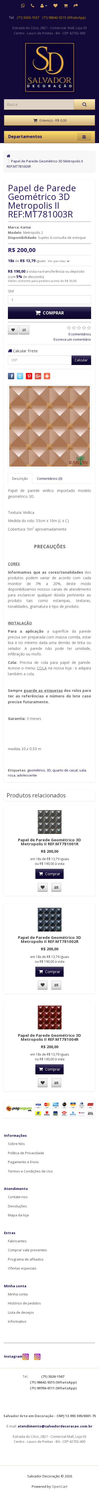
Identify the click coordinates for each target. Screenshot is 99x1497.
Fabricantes (17, 1241)
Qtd (11, 291)
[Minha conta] (44, 5)
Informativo (17, 1321)
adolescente (27, 775)
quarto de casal (65, 770)
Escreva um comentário (72, 339)
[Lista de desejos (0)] (55, 5)
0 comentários (79, 334)
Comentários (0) (49, 478)
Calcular (81, 360)
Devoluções (17, 1206)
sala (82, 770)
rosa (11, 775)
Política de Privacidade (26, 1153)
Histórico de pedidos (24, 1303)
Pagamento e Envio (23, 1162)
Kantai (26, 227)
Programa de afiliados (26, 1259)
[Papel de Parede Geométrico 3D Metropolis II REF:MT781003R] (49, 426)
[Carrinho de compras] (65, 5)
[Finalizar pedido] (76, 5)
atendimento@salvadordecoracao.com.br (55, 1426)
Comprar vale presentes (27, 1250)
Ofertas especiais (22, 1268)
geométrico (36, 770)
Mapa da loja (18, 1215)
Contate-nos (18, 1196)
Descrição (20, 478)
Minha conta (18, 1294)
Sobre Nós (16, 1143)
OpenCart (59, 1486)
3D (49, 770)
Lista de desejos (21, 1312)
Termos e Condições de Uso (30, 1171)
